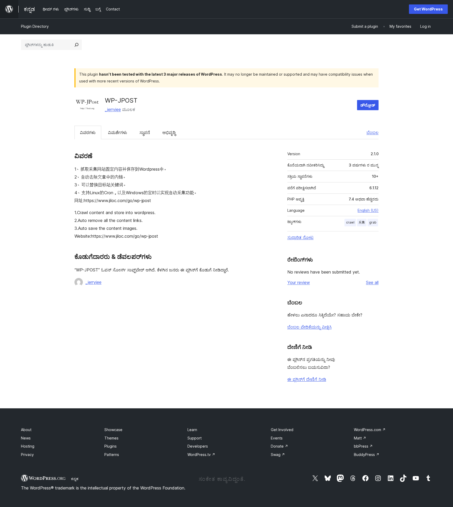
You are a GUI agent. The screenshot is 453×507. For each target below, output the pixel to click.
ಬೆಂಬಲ (372, 132)
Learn (192, 429)
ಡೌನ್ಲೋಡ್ (367, 105)
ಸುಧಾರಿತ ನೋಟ (300, 237)
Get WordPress (428, 9)
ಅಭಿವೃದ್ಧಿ (169, 132)
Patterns (111, 454)
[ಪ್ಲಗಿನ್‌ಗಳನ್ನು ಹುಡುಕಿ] (76, 45)
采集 (362, 222)
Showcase (113, 429)
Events (277, 438)
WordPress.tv (201, 454)
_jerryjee (113, 109)
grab (372, 222)
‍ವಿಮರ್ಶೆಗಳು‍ (117, 132)
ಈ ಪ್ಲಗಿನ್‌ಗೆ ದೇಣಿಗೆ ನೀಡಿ (306, 379)
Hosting (27, 446)
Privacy (27, 454)
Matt (360, 438)
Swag (278, 454)
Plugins (110, 446)
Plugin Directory (35, 26)
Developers (197, 446)
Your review (298, 282)
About (26, 429)
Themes (111, 438)
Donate (279, 446)
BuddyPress (366, 454)
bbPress (363, 446)
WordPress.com (370, 429)
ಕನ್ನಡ (74, 479)
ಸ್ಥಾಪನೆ (144, 132)
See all (372, 282)
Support (194, 438)
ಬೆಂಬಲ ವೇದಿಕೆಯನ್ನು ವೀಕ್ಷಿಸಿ (309, 327)
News (26, 438)
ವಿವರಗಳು (88, 132)
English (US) (368, 210)
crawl (350, 222)
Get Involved (282, 429)
